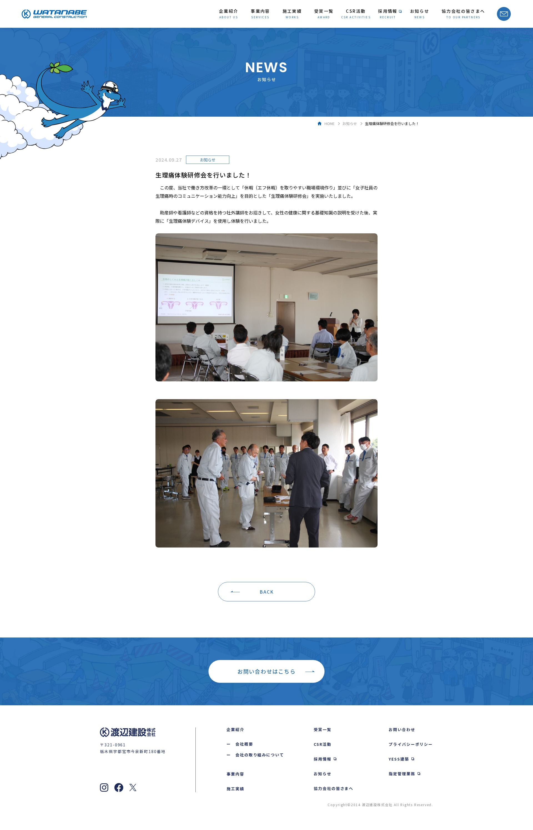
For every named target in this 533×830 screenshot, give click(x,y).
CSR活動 (322, 744)
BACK (267, 591)
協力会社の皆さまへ (333, 788)
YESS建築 (399, 759)
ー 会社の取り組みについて (255, 755)
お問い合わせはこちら (266, 671)
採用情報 (322, 759)
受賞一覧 (322, 729)
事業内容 (235, 774)
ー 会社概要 (240, 744)
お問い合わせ (402, 729)
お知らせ (350, 123)
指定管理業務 (402, 774)
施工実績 (235, 789)
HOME (330, 123)
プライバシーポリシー (411, 744)
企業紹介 (235, 729)
